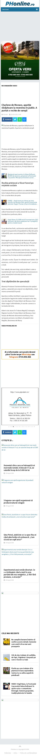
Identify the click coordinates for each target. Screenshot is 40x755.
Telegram (13, 357)
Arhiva (15, 753)
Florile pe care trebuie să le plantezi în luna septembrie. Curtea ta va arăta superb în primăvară (22, 671)
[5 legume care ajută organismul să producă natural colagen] (20, 488)
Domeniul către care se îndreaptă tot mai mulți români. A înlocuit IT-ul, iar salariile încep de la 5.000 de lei (19, 467)
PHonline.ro (14, 749)
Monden (5, 114)
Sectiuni (5, 9)
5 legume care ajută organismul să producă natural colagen (18, 501)
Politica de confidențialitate (28, 753)
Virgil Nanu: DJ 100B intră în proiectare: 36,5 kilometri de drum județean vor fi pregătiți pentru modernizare (23, 221)
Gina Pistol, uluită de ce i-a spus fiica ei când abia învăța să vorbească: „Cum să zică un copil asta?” (20, 537)
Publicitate (7, 753)
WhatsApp (26, 354)
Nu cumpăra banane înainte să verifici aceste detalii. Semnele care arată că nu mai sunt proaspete (23, 643)
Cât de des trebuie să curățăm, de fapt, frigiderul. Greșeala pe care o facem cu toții (23, 657)
